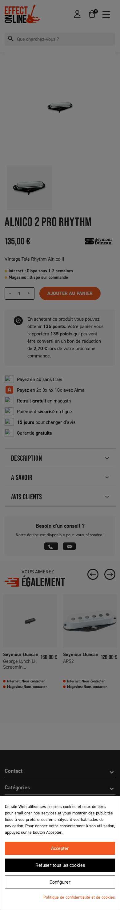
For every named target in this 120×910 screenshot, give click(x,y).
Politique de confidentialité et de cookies (79, 897)
